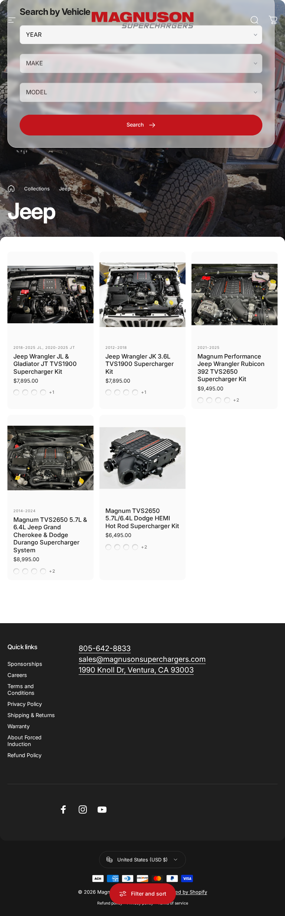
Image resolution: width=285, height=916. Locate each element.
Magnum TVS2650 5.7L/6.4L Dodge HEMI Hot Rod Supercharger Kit (142, 518)
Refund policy (109, 903)
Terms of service (173, 903)
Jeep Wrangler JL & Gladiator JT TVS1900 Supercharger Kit (45, 364)
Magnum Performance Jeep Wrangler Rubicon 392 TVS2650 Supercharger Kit (231, 368)
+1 (52, 392)
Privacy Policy (24, 704)
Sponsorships (24, 664)
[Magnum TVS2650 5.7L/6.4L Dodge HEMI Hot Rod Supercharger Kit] (142, 458)
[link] (136, 670)
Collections (37, 189)
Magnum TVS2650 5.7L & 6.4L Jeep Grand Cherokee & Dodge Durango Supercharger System (50, 535)
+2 (236, 400)
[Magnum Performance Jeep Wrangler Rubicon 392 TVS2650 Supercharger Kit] (234, 295)
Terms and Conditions (21, 689)
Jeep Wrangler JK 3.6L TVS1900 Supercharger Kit (139, 364)
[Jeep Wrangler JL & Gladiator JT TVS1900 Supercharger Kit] (50, 295)
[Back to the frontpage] (11, 188)
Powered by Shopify (183, 892)
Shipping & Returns (31, 715)
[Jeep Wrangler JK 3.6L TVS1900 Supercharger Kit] (142, 295)
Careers (17, 675)
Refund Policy (24, 755)
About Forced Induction (24, 740)
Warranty (18, 726)
